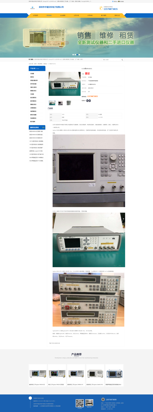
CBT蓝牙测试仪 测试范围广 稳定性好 (37, 147)
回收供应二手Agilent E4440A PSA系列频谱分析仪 (79, 384)
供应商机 (49, 15)
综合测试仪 (33, 97)
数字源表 (32, 121)
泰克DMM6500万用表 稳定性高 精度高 (37, 134)
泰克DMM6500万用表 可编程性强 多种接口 (37, 131)
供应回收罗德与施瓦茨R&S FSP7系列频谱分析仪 (118, 384)
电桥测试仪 (33, 111)
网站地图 (58, 406)
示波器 (32, 73)
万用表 (32, 94)
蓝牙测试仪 (33, 101)
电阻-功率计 (33, 87)
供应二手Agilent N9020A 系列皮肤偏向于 (39, 384)
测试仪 (45, 63)
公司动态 (90, 15)
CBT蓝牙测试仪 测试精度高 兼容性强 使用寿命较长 (37, 144)
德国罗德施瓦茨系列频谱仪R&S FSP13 (95, 384)
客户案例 (103, 15)
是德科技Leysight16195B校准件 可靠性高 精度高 (37, 151)
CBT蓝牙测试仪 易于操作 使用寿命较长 (37, 154)
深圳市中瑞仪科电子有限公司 (40, 403)
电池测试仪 (33, 118)
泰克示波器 (33, 114)
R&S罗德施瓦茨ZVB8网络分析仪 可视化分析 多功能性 (37, 157)
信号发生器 (33, 84)
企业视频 (62, 15)
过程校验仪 (33, 108)
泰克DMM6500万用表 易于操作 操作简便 (37, 138)
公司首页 (35, 15)
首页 (35, 63)
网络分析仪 (33, 104)
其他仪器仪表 (34, 80)
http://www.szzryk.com (54, 343)
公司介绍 (76, 15)
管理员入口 (53, 406)
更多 (43, 127)
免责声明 (47, 406)
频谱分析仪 (33, 90)
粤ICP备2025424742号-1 (49, 401)
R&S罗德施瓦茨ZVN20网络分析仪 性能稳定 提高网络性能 (37, 160)
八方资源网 (42, 406)
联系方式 (117, 15)
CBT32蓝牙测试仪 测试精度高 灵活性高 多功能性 (37, 141)
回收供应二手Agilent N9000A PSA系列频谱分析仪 (60, 384)
